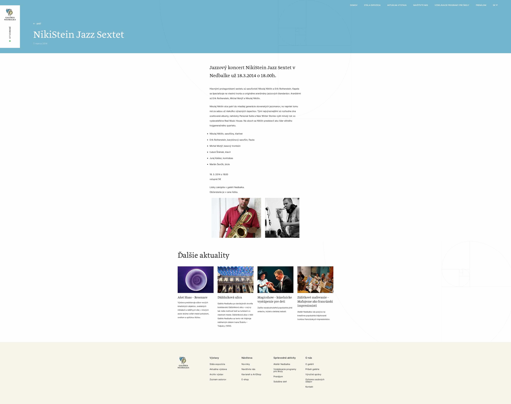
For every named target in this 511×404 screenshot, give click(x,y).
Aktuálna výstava (397, 5)
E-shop (245, 379)
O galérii (309, 364)
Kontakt (309, 386)
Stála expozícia (372, 5)
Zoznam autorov (218, 379)
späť (38, 23)
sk (494, 5)
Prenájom (481, 5)
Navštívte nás (420, 5)
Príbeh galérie (312, 369)
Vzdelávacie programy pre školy (452, 5)
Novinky (246, 364)
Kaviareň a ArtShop (251, 374)
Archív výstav (216, 374)
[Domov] (17, 5)
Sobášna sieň (280, 381)
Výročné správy (313, 374)
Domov (353, 5)
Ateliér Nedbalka (281, 364)
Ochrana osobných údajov (314, 380)
